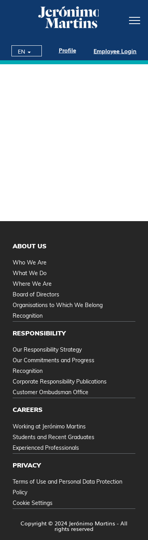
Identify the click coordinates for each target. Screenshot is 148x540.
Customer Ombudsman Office (50, 392)
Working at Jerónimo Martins (49, 426)
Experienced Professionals (46, 447)
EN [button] (22, 51)
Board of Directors (36, 294)
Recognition (28, 315)
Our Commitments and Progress (53, 360)
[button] (123, 20)
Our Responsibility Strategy (47, 349)
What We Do (30, 273)
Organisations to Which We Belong (58, 305)
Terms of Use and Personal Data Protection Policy (67, 487)
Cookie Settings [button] (32, 502)
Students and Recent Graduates (53, 437)
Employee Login (115, 51)
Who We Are (30, 262)
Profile (67, 50)
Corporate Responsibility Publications (60, 381)
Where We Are (32, 283)
